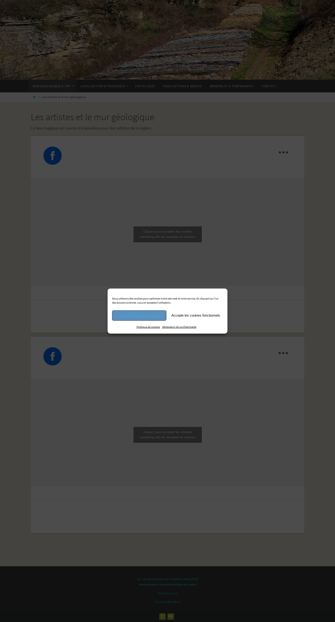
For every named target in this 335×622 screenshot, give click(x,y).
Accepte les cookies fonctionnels (195, 315)
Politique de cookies (148, 326)
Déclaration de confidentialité (179, 326)
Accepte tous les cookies (139, 315)
